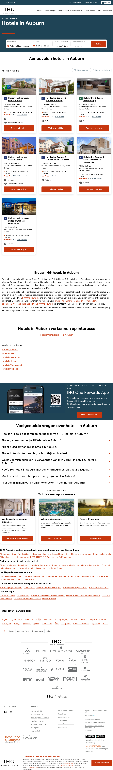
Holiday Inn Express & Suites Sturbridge (56, 99)
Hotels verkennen (37, 714)
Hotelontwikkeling (37, 721)
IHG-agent (35, 727)
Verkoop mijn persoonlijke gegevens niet (94, 726)
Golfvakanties (65, 557)
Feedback (88, 730)
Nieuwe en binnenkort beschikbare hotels (51, 554)
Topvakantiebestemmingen (48, 587)
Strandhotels (6, 565)
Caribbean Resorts (21, 565)
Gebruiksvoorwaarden (93, 719)
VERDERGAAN (102, 763)
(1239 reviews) (59, 117)
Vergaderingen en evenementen (70, 10)
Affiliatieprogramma (38, 724)
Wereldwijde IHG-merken (40, 717)
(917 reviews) (59, 176)
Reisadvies (62, 714)
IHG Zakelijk (62, 727)
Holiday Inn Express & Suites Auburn (18, 99)
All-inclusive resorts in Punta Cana (46, 568)
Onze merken (90, 10)
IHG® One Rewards (105, 10)
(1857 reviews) (22, 115)
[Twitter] (11, 712)
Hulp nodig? (11, 3)
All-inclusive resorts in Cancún (65, 565)
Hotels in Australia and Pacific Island (48, 596)
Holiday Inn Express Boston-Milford (17, 158)
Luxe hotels (29, 587)
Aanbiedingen (50, 10)
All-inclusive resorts (41, 565)
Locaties (39, 10)
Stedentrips (5, 554)
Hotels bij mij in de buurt (11, 587)
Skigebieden (5, 557)
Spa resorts (52, 557)
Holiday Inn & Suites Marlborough (93, 99)
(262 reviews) (96, 117)
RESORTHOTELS (38, 557)
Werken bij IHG (36, 711)
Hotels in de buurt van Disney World (17, 579)
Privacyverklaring (32, 767)
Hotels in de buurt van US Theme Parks (92, 576)
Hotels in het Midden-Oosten (27, 599)
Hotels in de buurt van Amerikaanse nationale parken (49, 576)
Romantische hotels (102, 554)
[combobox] (19, 46)
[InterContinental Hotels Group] (9, 10)
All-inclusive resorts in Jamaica (15, 568)
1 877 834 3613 (30, 738)
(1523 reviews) (22, 176)
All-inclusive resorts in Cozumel (95, 565)
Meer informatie (93, 745)
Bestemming (11, 42)
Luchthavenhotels (21, 557)
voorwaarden (68, 763)
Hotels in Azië (23, 596)
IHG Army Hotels (64, 717)
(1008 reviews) (97, 178)
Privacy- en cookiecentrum (95, 722)
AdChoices (89, 715)
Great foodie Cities (20, 554)
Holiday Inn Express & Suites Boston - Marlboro (57, 158)
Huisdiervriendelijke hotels (75, 587)
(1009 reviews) (22, 239)
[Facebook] (6, 712)
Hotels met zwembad (81, 554)
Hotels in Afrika (49, 599)
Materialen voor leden (66, 724)
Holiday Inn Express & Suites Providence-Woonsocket (93, 159)
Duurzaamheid (63, 720)
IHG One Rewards (30, 298)
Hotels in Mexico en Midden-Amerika (83, 596)
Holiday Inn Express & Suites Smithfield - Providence (18, 221)
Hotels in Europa (7, 596)
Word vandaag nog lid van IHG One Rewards (33, 304)
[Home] (4, 631)
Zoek (98, 44)
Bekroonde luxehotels (98, 587)
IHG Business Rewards (66, 710)
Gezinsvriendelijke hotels (11, 576)
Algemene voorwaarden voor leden (95, 711)
